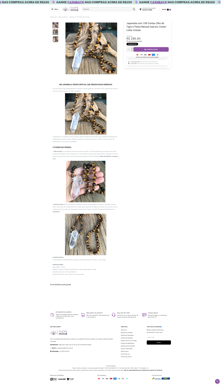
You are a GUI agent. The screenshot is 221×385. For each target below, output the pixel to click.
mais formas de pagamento (135, 41)
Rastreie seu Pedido (126, 332)
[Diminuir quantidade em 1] (132, 50)
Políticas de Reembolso (127, 343)
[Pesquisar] (134, 9)
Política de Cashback (127, 338)
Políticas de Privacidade (128, 346)
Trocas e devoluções (127, 348)
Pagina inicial (53, 17)
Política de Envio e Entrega (129, 340)
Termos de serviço (126, 356)
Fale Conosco (125, 351)
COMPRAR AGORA (152, 49)
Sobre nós (124, 330)
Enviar (159, 342)
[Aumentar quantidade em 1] (132, 48)
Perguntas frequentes (127, 335)
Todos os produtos (63, 17)
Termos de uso (125, 354)
